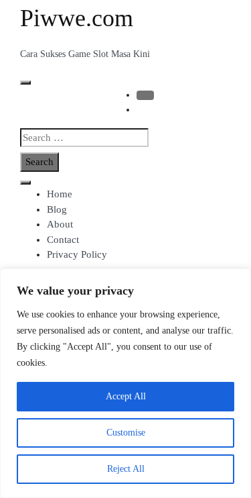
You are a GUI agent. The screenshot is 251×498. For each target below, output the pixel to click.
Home (59, 194)
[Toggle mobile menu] (25, 83)
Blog (57, 209)
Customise (125, 433)
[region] (125, 383)
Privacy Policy (77, 254)
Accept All (126, 396)
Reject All (126, 469)
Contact (63, 239)
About (60, 224)
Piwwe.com (76, 18)
